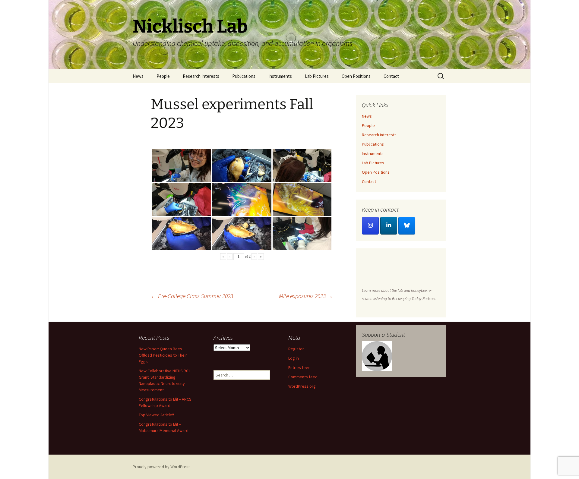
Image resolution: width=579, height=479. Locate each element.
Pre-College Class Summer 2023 (192, 296)
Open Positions (356, 76)
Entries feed (299, 367)
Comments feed (303, 377)
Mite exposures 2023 (306, 296)
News (138, 76)
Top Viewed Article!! (156, 415)
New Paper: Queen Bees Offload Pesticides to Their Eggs (163, 355)
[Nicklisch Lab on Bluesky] (406, 226)
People (163, 76)
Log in (293, 358)
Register (296, 348)
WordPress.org (302, 386)
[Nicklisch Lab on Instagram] (370, 226)
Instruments (280, 76)
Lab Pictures (317, 76)
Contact (391, 76)
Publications (243, 76)
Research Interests (201, 76)
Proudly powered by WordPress (162, 466)
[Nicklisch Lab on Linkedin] (388, 226)
